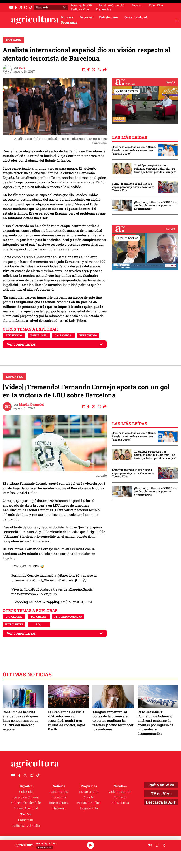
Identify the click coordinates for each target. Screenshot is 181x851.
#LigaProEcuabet (36, 589)
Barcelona (38, 335)
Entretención (108, 17)
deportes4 (38, 616)
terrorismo (88, 335)
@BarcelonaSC (68, 575)
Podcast (136, 5)
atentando (14, 335)
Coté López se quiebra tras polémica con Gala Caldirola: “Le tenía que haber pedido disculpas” (155, 169)
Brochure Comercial (111, 5)
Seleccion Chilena (26, 797)
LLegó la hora (89, 792)
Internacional (59, 803)
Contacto (120, 797)
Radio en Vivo (80, 9)
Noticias (67, 17)
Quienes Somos (120, 792)
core (22, 67)
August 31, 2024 (80, 602)
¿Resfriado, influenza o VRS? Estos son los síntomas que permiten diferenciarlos (155, 205)
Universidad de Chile (26, 803)
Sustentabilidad (135, 17)
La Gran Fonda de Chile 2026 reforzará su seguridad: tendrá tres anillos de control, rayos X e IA (66, 720)
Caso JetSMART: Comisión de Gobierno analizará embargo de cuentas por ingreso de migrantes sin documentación (155, 723)
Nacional (59, 808)
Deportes (86, 17)
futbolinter (14, 624)
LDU (38, 624)
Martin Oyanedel (31, 404)
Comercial (25, 820)
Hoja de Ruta (89, 808)
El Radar (89, 797)
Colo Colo (26, 792)
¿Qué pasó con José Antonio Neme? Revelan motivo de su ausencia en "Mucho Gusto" (134, 150)
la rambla (63, 335)
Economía (59, 797)
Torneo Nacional (26, 808)
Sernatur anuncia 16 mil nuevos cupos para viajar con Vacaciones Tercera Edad (133, 187)
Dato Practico (59, 792)
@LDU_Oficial (43, 580)
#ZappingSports (80, 589)
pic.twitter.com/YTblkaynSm (34, 594)
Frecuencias (103, 9)
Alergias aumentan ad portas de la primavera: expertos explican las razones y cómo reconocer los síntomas (112, 720)
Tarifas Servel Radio (25, 826)
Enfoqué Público (88, 803)
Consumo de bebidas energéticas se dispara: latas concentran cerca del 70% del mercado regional (21, 720)
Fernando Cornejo (68, 616)
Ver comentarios (21, 344)
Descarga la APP (81, 5)
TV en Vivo (156, 5)
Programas (69, 22)
